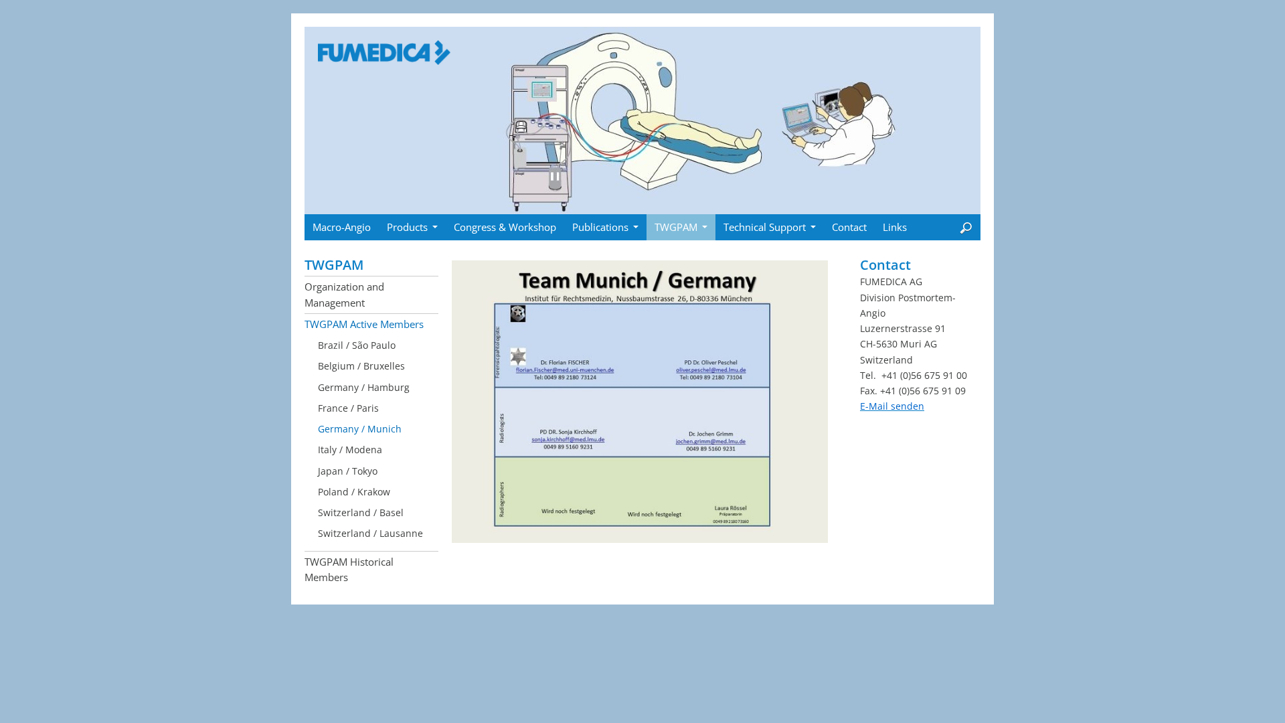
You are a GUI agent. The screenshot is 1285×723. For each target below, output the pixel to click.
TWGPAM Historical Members (349, 569)
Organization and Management (344, 294)
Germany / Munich (360, 428)
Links (895, 227)
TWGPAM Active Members (364, 324)
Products (407, 227)
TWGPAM (676, 227)
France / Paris (348, 408)
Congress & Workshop (505, 227)
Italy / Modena (350, 449)
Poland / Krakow (354, 491)
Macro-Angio (342, 227)
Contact (849, 227)
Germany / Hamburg (364, 387)
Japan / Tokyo (347, 471)
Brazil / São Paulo (357, 345)
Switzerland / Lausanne (370, 533)
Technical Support (764, 227)
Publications (600, 227)
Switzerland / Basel (361, 512)
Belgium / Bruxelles (361, 365)
